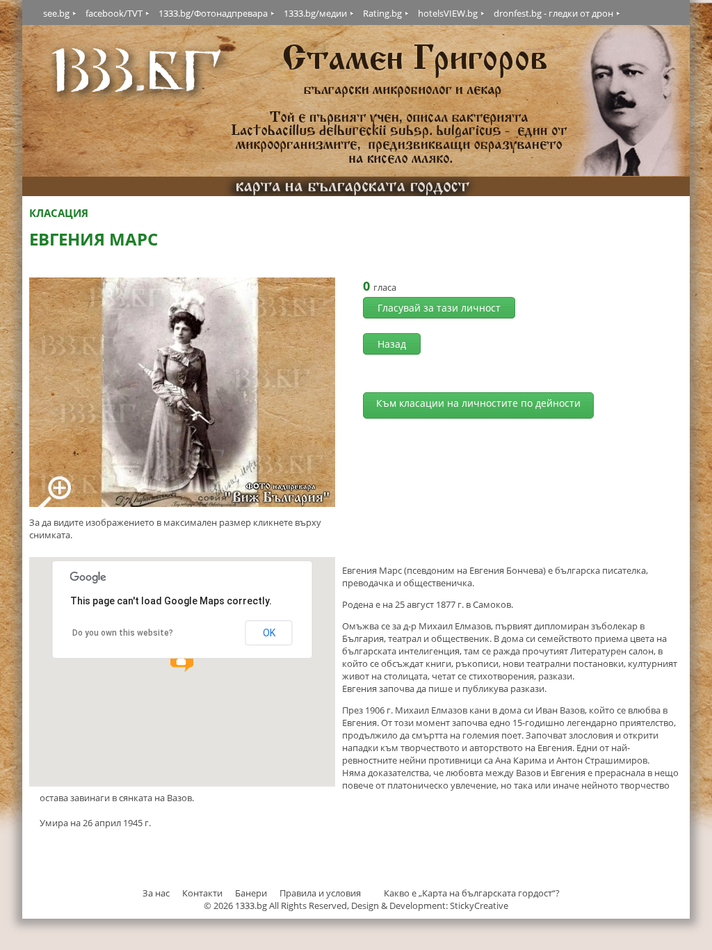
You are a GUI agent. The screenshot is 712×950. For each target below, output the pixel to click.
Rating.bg (382, 13)
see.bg (56, 13)
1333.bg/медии (315, 13)
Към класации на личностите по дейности (478, 403)
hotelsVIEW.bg (448, 13)
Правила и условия (320, 893)
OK (269, 632)
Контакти (202, 893)
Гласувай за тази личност (439, 307)
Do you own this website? (122, 633)
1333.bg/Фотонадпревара (213, 13)
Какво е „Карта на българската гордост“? (472, 893)
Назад (392, 344)
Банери (252, 893)
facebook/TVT (114, 13)
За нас (156, 893)
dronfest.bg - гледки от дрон (553, 13)
